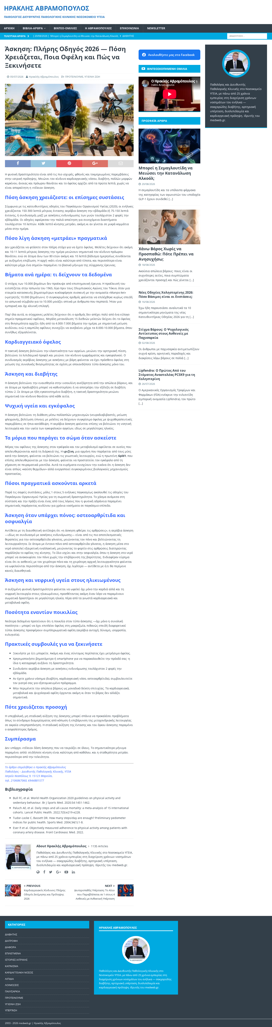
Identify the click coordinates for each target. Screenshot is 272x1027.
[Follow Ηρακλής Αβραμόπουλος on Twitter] (49, 872)
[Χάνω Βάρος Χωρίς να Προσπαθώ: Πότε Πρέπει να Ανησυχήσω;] (170, 227)
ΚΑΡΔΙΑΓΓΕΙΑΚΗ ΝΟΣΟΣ (19, 972)
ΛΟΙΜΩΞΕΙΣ (12, 985)
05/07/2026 (16, 76)
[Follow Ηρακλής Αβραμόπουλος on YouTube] (65, 872)
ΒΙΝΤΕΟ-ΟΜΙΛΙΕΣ (65, 28)
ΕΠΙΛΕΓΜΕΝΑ (13, 953)
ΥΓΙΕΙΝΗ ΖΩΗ (92, 76)
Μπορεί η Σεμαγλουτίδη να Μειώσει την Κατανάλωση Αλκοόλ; (166, 173)
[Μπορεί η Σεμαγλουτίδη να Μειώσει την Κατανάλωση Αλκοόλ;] (170, 146)
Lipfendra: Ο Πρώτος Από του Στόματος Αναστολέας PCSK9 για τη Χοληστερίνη (167, 374)
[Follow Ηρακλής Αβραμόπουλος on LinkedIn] (72, 872)
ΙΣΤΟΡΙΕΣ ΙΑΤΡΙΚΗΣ (16, 960)
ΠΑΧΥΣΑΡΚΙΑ (12, 991)
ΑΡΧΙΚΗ (9, 28)
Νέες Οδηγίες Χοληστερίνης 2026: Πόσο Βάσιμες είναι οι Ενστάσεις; (166, 294)
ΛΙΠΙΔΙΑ (9, 979)
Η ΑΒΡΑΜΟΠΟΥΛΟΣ (98, 28)
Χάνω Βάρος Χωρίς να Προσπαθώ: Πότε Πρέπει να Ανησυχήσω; (166, 254)
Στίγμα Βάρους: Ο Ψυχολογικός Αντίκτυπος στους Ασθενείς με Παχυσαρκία (164, 333)
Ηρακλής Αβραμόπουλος (44, 76)
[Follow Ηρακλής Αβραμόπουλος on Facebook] (42, 872)
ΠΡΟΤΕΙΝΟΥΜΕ (74, 76)
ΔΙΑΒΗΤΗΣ (11, 934)
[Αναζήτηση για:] (247, 36)
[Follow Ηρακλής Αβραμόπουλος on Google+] (57, 872)
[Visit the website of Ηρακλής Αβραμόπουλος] (37, 872)
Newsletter (156, 28)
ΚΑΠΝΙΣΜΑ (11, 966)
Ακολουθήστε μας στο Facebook (171, 55)
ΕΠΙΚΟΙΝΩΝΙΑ (129, 28)
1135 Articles (99, 846)
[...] (171, 199)
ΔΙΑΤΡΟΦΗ (11, 941)
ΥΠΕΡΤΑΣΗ (11, 1010)
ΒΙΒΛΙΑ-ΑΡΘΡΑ (33, 28)
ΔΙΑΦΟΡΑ (10, 947)
